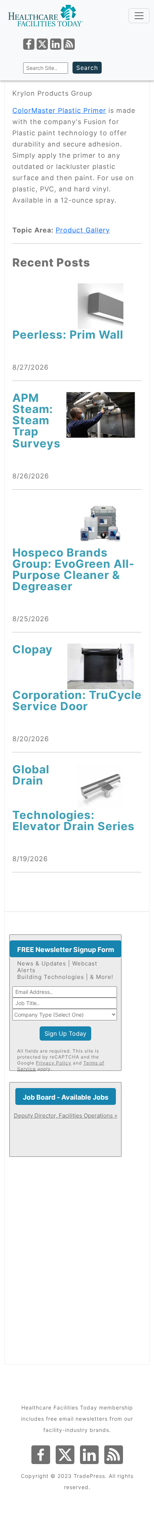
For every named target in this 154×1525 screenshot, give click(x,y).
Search (87, 67)
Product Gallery (83, 230)
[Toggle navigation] (139, 15)
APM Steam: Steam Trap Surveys (36, 420)
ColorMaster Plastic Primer (59, 110)
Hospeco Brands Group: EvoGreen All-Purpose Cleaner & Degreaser (73, 569)
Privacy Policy (53, 1063)
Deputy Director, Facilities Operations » (65, 1115)
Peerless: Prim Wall (67, 334)
